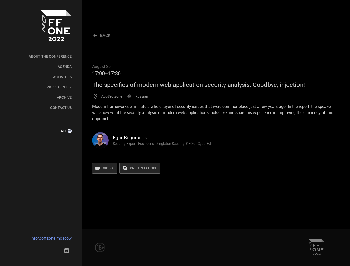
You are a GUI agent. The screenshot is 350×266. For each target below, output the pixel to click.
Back (105, 35)
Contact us (61, 108)
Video (108, 168)
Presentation (143, 168)
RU (63, 131)
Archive (64, 97)
